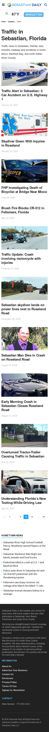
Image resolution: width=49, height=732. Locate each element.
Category (11, 21)
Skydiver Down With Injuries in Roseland (23, 143)
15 (44, 517)
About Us (6, 666)
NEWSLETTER (34, 14)
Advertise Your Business (14, 670)
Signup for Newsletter (13, 690)
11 (32, 517)
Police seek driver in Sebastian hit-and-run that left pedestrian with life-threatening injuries (24, 574)
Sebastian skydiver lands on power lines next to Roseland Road (23, 308)
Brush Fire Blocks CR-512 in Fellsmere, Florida (22, 210)
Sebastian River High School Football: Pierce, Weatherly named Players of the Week (24, 546)
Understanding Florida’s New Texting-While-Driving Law (23, 500)
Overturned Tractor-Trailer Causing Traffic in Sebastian (22, 454)
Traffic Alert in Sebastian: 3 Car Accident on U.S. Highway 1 (24, 94)
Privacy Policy (9, 682)
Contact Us (7, 674)
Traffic (19, 21)
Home (3, 21)
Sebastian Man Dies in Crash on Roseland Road (23, 357)
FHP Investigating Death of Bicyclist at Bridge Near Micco (24, 189)
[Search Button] (45, 5)
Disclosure (7, 678)
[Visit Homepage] (24, 5)
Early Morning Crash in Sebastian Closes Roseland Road (22, 405)
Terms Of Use (9, 686)
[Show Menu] (3, 5)
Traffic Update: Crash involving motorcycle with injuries (21, 258)
